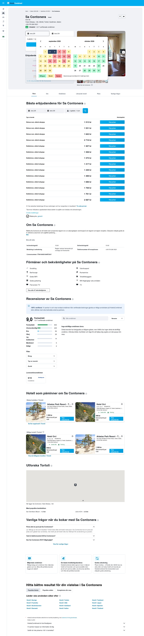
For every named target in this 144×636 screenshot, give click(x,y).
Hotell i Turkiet (64, 600)
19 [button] (64, 61)
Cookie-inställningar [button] (32, 213)
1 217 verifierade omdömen (45, 27)
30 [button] (50, 70)
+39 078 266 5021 (31, 24)
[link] (37, 424)
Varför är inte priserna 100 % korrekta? (40, 630)
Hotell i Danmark (32, 608)
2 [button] (94, 52)
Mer (27, 235)
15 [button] (45, 61)
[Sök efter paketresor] (3, 21)
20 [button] (69, 61)
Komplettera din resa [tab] (64, 590)
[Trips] (3, 31)
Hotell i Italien (64, 608)
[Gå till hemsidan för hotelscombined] (14, 3)
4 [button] (59, 52)
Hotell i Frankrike (32, 603)
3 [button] (54, 52)
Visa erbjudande (65, 419)
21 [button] (40, 66)
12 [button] (64, 56)
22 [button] (45, 66)
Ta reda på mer (82, 206)
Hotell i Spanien (97, 606)
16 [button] (50, 61)
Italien (32, 11)
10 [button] (55, 56)
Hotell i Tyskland (97, 600)
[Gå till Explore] (3, 25)
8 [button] (45, 56)
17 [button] (55, 61)
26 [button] (64, 66)
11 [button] (59, 56)
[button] (3, 3)
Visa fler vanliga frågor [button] (60, 544)
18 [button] (59, 61)
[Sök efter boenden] (3, 13)
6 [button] (68, 52)
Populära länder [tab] (33, 590)
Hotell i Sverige (32, 600)
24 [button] (55, 66)
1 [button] (45, 52)
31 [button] (99, 70)
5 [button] (64, 52)
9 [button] (94, 56)
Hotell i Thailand (97, 608)
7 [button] (40, 56)
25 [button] (59, 66)
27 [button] (69, 66)
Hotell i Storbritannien (34, 606)
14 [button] (40, 61)
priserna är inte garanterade (69, 617)
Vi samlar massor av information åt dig (40, 627)
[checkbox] (36, 379)
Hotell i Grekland (65, 606)
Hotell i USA (63, 603)
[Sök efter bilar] (3, 17)
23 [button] (50, 66)
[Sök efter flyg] (3, 9)
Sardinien (43, 11)
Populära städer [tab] (48, 590)
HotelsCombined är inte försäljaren (39, 623)
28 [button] (40, 70)
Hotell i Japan (96, 603)
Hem (26, 11)
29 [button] (45, 70)
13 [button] (69, 56)
